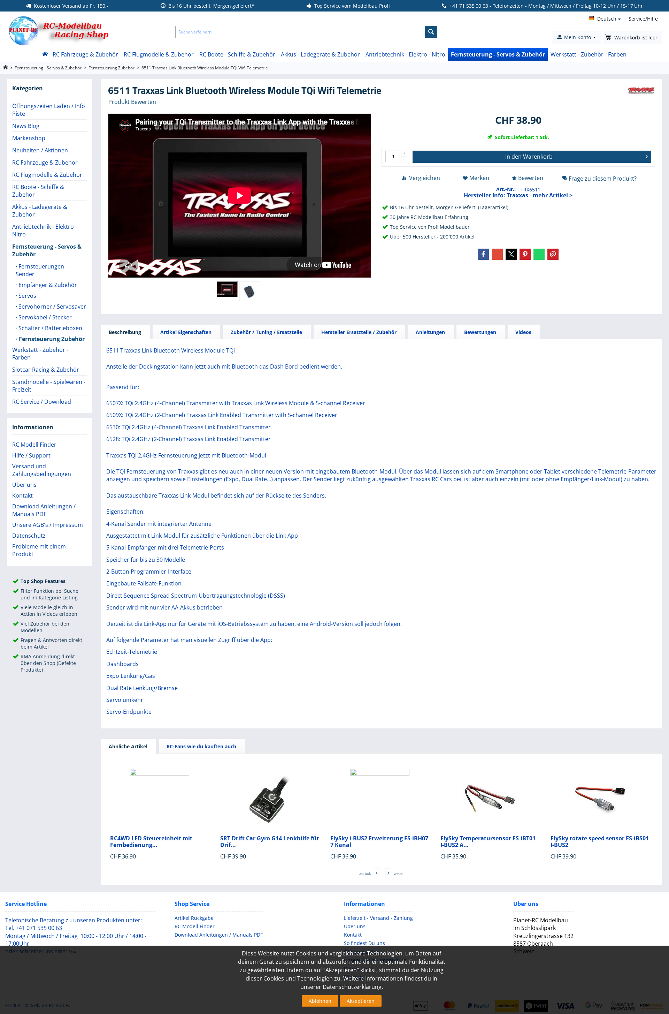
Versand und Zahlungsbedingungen (41, 470)
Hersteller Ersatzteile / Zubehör (359, 332)
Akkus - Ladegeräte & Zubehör (320, 54)
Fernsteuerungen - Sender (41, 270)
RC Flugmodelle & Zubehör (159, 54)
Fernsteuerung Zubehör (111, 68)
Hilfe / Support (31, 455)
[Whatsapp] (539, 254)
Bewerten (530, 178)
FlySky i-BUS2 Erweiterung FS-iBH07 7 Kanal (379, 841)
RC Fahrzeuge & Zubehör (85, 54)
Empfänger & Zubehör (47, 285)
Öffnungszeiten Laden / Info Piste (48, 110)
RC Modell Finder (34, 444)
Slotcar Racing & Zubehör (45, 369)
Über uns (24, 485)
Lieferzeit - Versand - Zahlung (378, 918)
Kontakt (22, 495)
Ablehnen (320, 1001)
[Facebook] (483, 254)
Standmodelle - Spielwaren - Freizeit (48, 385)
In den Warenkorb (529, 156)
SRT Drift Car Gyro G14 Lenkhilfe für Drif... (269, 841)
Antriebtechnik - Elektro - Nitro (405, 54)
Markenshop (28, 138)
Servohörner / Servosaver (51, 306)
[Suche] (431, 32)
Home (45, 54)
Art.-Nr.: (506, 189)
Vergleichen (424, 178)
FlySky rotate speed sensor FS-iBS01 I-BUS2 (600, 841)
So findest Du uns (364, 943)
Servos (26, 296)
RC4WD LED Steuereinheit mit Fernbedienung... (151, 841)
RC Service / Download (41, 402)
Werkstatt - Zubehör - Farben (588, 54)
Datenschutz (29, 535)
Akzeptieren (361, 1001)
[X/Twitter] (511, 254)
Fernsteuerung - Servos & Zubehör (498, 54)
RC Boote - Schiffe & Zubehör (237, 54)
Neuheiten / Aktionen (40, 150)
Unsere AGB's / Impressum (47, 525)
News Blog (25, 126)
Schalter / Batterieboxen (49, 328)
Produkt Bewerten (132, 102)
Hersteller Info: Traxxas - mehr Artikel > (518, 195)
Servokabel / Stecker (44, 317)
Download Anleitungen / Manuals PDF (44, 510)
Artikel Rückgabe (194, 918)
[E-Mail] (553, 254)
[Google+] (497, 254)
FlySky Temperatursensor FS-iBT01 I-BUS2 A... (488, 841)
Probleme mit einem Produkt (39, 550)
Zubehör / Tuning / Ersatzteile (266, 332)
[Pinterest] (525, 254)
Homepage (5, 67)
